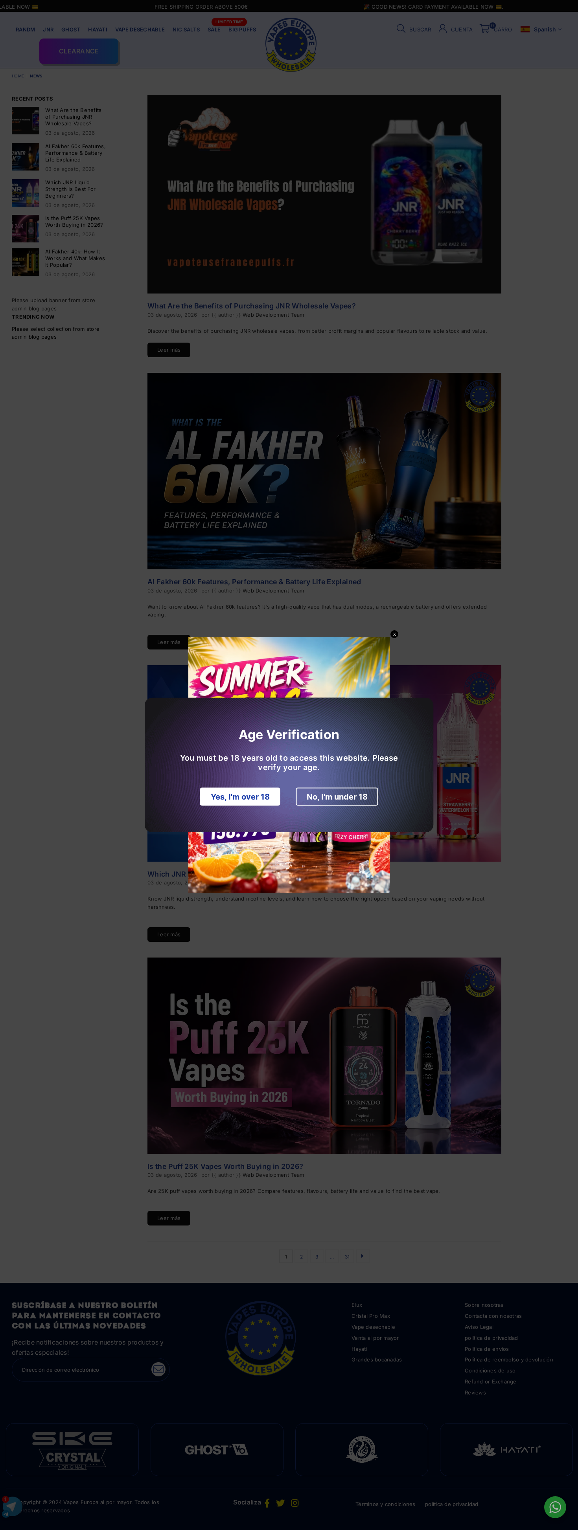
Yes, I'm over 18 (240, 797)
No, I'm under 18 (337, 797)
